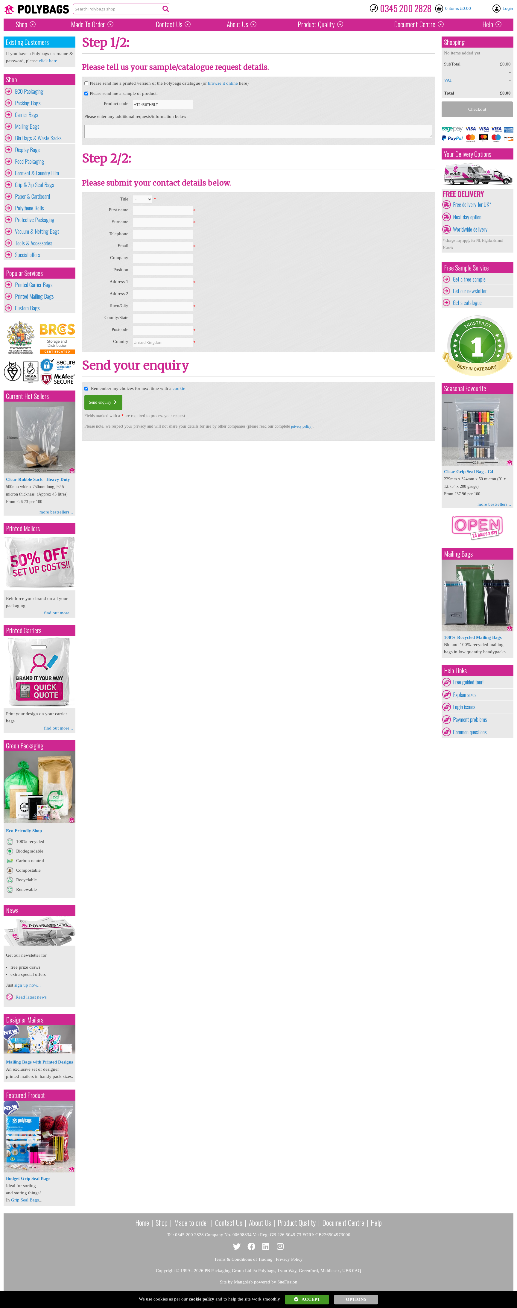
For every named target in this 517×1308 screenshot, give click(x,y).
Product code (116, 103)
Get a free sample (469, 279)
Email (123, 245)
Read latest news (31, 997)
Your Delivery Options (467, 154)
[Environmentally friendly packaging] (39, 821)
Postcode (120, 329)
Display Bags (27, 149)
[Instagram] (280, 1246)
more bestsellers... (56, 512)
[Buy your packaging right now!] (477, 540)
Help (487, 24)
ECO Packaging (29, 91)
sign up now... (27, 985)
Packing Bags (28, 103)
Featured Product (25, 1095)
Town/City (118, 305)
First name (118, 209)
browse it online (223, 83)
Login (508, 8)
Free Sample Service (466, 267)
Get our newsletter (470, 290)
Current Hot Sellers (27, 396)
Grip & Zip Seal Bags (34, 184)
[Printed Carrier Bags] (39, 706)
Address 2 (119, 293)
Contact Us (169, 24)
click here (48, 60)
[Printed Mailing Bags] (39, 589)
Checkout (477, 109)
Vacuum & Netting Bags (37, 231)
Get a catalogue (467, 302)
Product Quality (297, 1222)
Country (120, 341)
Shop (21, 24)
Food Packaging (29, 161)
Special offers (27, 254)
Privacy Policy (289, 1259)
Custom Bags (27, 308)
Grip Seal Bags (25, 1200)
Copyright (165, 1270)
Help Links (455, 670)
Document (414, 24)
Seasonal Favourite (465, 388)
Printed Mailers (23, 528)
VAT (448, 80)
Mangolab (243, 1282)
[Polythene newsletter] (39, 931)
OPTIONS (356, 1299)
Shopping (454, 42)
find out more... (58, 612)
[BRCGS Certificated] (57, 338)
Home (142, 1222)
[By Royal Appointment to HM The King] (21, 338)
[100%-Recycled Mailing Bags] (477, 630)
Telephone (118, 233)
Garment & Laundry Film (37, 173)
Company (119, 257)
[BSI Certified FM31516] (21, 371)
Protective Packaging (34, 219)
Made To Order (88, 24)
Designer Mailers (24, 1019)
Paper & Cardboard (32, 196)
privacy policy (301, 426)
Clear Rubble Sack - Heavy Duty (38, 479)
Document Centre (343, 1222)
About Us (237, 24)
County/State (116, 317)
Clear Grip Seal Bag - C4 (468, 471)
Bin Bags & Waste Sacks (38, 138)
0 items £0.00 (458, 8)
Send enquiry (100, 402)
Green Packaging (24, 745)
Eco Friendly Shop (24, 830)
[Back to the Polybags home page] (36, 9)
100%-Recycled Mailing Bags (473, 637)
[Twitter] (237, 1246)
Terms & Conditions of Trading (243, 1259)
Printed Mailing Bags (34, 296)
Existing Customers (27, 42)
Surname (120, 221)
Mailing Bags (27, 126)
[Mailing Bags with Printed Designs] (39, 1052)
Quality (316, 24)
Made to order (191, 1222)
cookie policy (201, 1299)
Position (120, 269)
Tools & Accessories (33, 243)
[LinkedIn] (266, 1246)
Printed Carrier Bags (34, 284)
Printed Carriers (23, 630)
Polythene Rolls (29, 208)
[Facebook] (251, 1246)
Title (124, 199)
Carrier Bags (26, 114)
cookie (179, 388)
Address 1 (119, 281)
